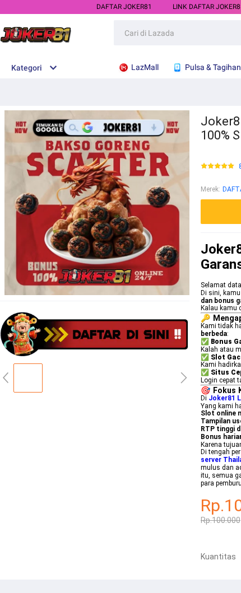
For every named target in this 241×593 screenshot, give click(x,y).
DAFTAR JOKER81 (124, 7)
